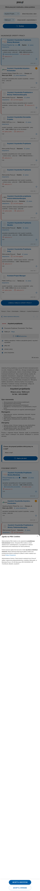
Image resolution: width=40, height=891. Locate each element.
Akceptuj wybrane (20, 888)
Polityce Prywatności (10, 555)
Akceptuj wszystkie (20, 882)
